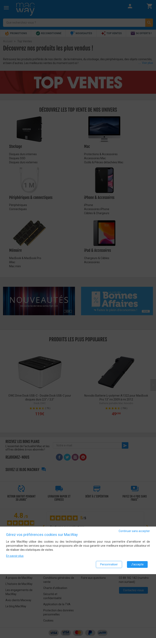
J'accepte (137, 564)
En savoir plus (15, 555)
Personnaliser (109, 564)
